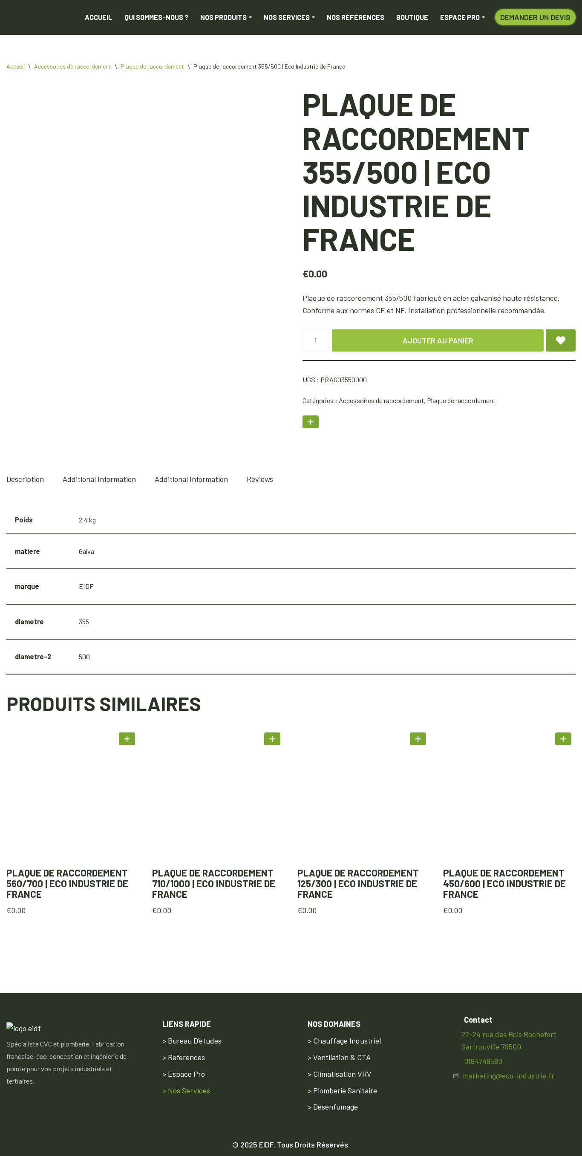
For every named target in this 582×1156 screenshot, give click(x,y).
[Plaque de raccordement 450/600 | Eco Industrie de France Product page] (509, 799)
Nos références (355, 20)
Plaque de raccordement (152, 71)
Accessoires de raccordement (72, 71)
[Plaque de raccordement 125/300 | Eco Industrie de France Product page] (364, 799)
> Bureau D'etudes (192, 1040)
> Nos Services (186, 1090)
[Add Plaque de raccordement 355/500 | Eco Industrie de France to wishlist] (561, 345)
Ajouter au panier (438, 345)
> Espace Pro (183, 1073)
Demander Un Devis (535, 19)
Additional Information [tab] (99, 484)
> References (183, 1057)
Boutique (412, 20)
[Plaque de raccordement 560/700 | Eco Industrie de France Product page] (73, 799)
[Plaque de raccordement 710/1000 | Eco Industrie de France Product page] (218, 799)
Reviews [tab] (260, 484)
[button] (250, 19)
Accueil (98, 20)
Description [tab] (25, 484)
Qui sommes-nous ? (156, 20)
